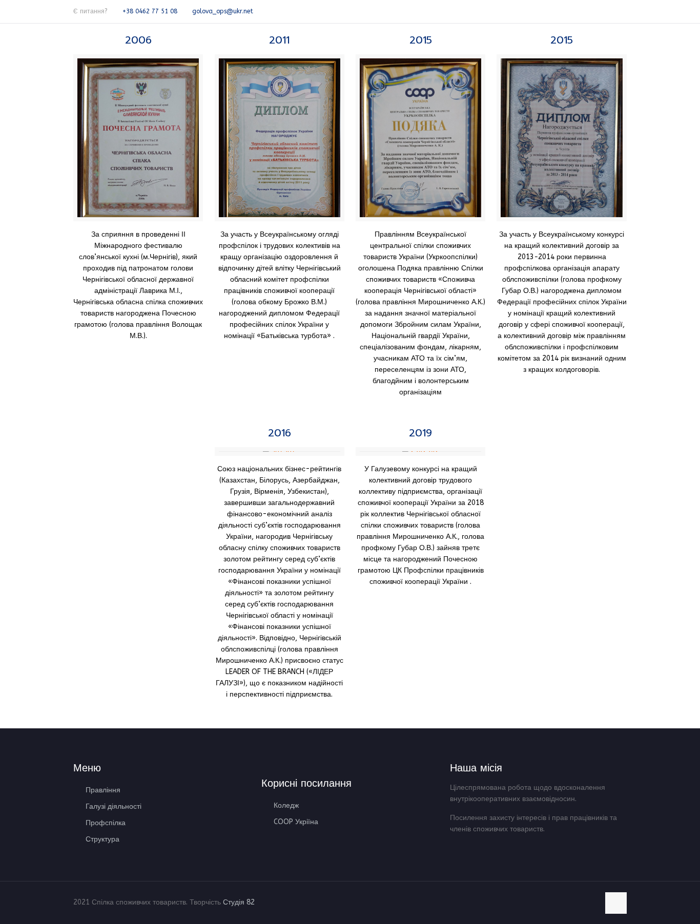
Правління (103, 790)
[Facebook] (593, 10)
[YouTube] (607, 10)
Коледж (286, 805)
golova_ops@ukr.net (222, 11)
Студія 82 (240, 902)
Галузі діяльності (113, 806)
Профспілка (106, 822)
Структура (102, 839)
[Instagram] (621, 10)
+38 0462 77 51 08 (149, 11)
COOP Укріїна (296, 821)
